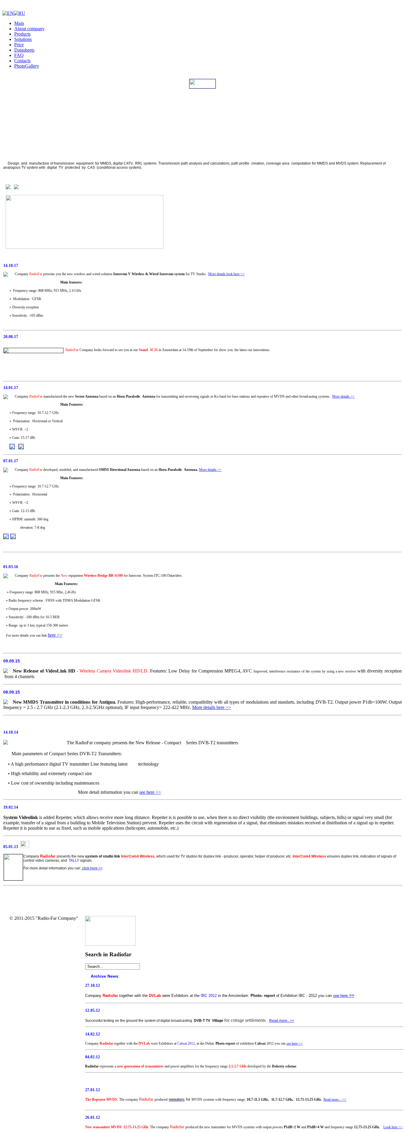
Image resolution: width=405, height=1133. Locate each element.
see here (340, 995)
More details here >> (211, 707)
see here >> (150, 792)
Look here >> (393, 1127)
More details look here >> (226, 274)
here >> (55, 635)
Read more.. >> (281, 1021)
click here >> (92, 868)
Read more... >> (334, 1099)
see (288, 1043)
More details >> (343, 396)
